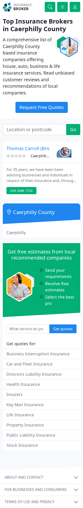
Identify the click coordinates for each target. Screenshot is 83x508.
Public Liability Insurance (30, 435)
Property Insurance (25, 425)
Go (73, 129)
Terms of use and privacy (29, 501)
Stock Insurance (22, 445)
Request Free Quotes (41, 107)
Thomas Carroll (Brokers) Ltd (37, 148)
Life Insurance (20, 414)
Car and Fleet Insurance (29, 364)
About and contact (24, 477)
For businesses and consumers (36, 489)
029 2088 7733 (21, 190)
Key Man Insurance (25, 404)
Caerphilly (16, 232)
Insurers (14, 394)
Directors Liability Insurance (33, 374)
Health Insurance (23, 384)
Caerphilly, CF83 (44, 155)
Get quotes (63, 328)
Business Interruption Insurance (38, 354)
